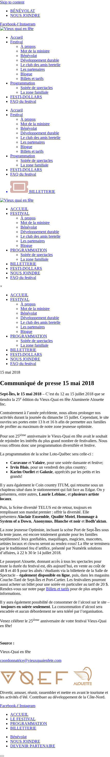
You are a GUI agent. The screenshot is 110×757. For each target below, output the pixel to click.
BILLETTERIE (23, 264)
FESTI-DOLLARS (26, 97)
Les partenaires (32, 69)
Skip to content (12, 2)
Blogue (26, 74)
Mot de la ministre (35, 51)
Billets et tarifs (31, 78)
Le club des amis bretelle (40, 65)
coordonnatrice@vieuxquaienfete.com (30, 660)
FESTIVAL (19, 213)
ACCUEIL (19, 209)
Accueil (16, 37)
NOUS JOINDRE (25, 273)
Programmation (22, 83)
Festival (16, 42)
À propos (28, 46)
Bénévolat (28, 55)
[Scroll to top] (2, 756)
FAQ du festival (23, 101)
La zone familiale (34, 92)
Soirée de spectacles (36, 88)
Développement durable (39, 60)
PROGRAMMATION (28, 250)
